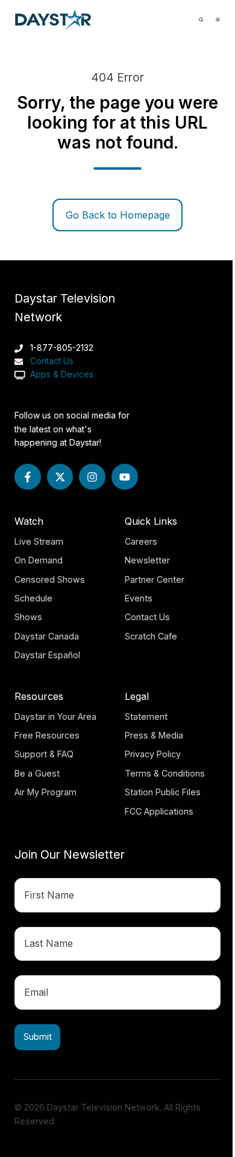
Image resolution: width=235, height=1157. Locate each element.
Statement (146, 716)
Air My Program (45, 792)
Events (138, 598)
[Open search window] (201, 19)
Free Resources (47, 735)
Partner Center (154, 579)
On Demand (38, 560)
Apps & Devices (60, 374)
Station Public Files (163, 792)
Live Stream (38, 541)
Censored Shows (49, 579)
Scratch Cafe (151, 636)
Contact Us (52, 361)
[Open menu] (218, 19)
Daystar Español (47, 655)
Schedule (33, 598)
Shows (28, 617)
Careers (141, 541)
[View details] (27, 477)
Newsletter (147, 560)
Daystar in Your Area (55, 716)
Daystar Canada (46, 636)
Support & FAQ (44, 754)
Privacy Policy (153, 754)
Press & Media (154, 735)
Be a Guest (37, 773)
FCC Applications (159, 811)
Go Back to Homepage (118, 215)
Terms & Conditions (165, 773)
